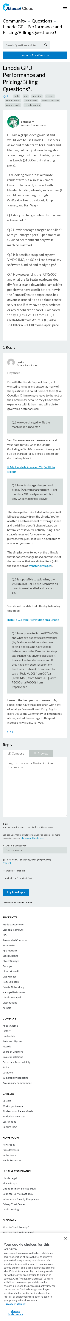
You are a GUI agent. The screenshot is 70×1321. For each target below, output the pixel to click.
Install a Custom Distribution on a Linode (33, 619)
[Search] (46, 45)
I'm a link (7, 862)
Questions (42, 20)
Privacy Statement (16, 1303)
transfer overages (40, 565)
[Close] (65, 1238)
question (36, 96)
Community (14, 20)
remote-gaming (32, 105)
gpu (25, 96)
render (50, 96)
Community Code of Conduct (17, 902)
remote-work (13, 105)
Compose (18, 753)
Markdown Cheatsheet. (32, 838)
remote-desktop (50, 100)
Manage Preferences (15, 1313)
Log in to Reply (16, 892)
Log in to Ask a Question (35, 55)
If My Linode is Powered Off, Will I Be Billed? (31, 469)
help (17, 96)
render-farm (31, 100)
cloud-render (13, 100)
